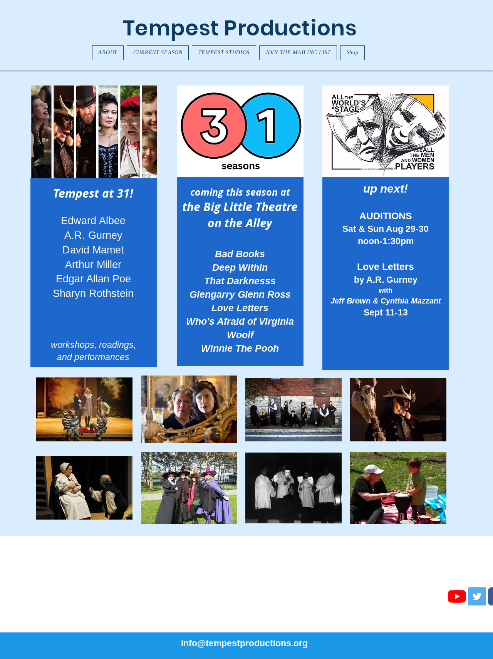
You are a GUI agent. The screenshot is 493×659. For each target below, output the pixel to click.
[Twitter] (477, 596)
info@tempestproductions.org (244, 643)
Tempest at (85, 193)
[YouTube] (457, 596)
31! (125, 193)
